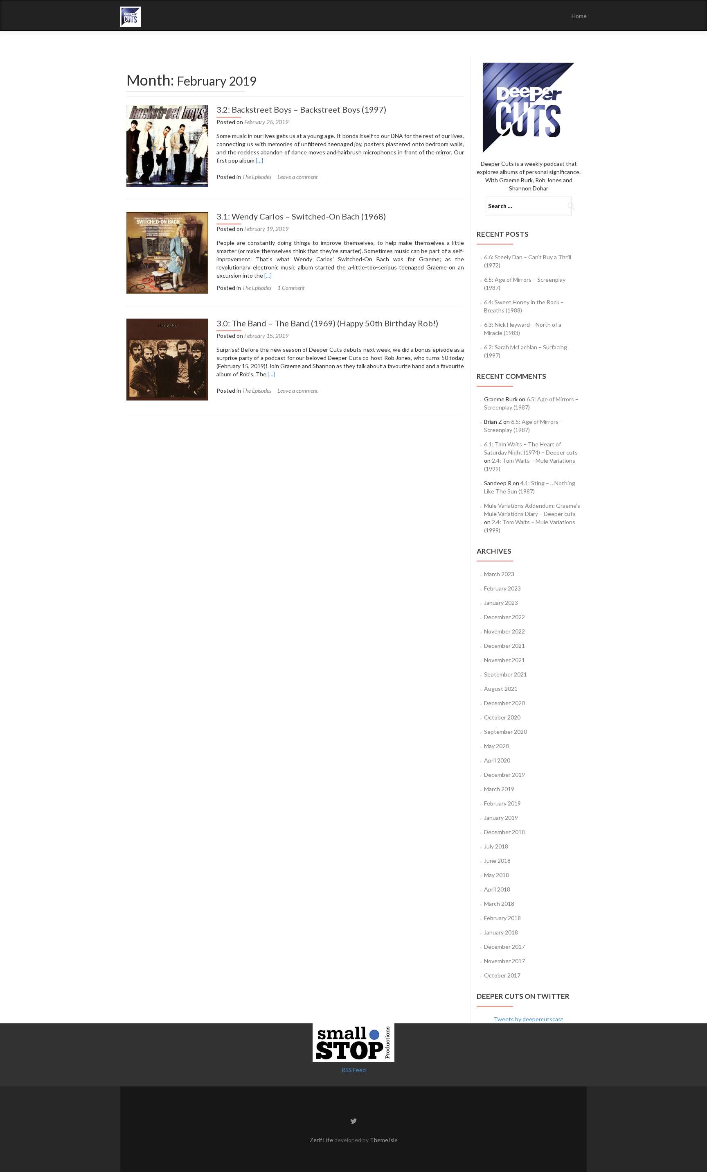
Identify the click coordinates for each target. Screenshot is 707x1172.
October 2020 (502, 717)
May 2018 (496, 874)
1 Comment (291, 287)
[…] (259, 160)
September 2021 (505, 674)
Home (579, 15)
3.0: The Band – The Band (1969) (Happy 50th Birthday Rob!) (327, 323)
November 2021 (504, 659)
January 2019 (501, 817)
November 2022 (504, 631)
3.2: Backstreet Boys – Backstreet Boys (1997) (301, 109)
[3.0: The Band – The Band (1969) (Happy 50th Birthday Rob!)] (167, 358)
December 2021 (504, 645)
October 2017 (502, 975)
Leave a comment (297, 176)
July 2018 (496, 846)
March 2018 (499, 903)
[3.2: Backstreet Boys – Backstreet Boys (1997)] (167, 144)
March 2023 (499, 573)
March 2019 (499, 788)
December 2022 (504, 616)
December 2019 (504, 774)
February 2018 (502, 917)
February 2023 (502, 588)
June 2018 (497, 860)
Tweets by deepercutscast (528, 1019)
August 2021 (501, 688)
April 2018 (497, 889)
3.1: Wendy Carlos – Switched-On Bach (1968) (301, 216)
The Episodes (256, 176)
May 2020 (496, 745)
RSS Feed (354, 1069)
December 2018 (504, 831)
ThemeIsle (384, 1139)
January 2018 (501, 932)
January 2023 (501, 602)
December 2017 (504, 946)
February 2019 (502, 803)
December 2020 (504, 702)
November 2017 (504, 960)
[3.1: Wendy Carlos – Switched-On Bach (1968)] (167, 251)
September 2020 (505, 731)
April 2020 (497, 760)
